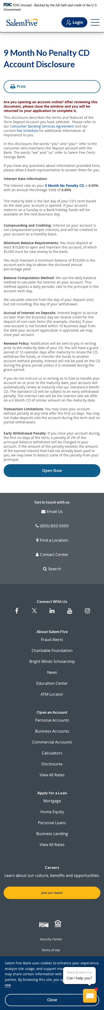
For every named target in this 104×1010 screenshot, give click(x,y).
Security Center (51, 939)
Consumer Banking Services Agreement (42, 126)
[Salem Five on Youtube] (69, 613)
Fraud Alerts (52, 639)
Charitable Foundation (52, 650)
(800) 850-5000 (54, 526)
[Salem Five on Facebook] (16, 613)
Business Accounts (52, 731)
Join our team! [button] (52, 892)
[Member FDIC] (44, 923)
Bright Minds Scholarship (52, 661)
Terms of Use (51, 950)
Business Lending (52, 833)
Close (52, 999)
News (52, 672)
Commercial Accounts (52, 742)
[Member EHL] (58, 923)
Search (54, 569)
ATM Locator (52, 694)
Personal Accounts (52, 720)
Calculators (52, 753)
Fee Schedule (27, 130)
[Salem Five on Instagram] (87, 613)
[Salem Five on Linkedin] (52, 613)
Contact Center (54, 554)
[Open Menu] (95, 22)
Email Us (55, 511)
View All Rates (52, 775)
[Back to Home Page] (22, 22)
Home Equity (52, 811)
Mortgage (52, 801)
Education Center (52, 683)
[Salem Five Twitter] (34, 613)
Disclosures (52, 764)
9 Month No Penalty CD (64, 185)
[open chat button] (90, 996)
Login (78, 22)
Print (21, 86)
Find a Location (54, 540)
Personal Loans (52, 822)
